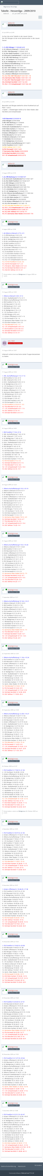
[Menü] (40, 2)
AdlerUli (6, 13)
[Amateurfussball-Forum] (10, 2)
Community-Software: (21, 1173)
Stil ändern (38, 1165)
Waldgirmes (22, 274)
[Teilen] (40, 17)
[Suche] (30, 2)
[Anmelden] (35, 2)
